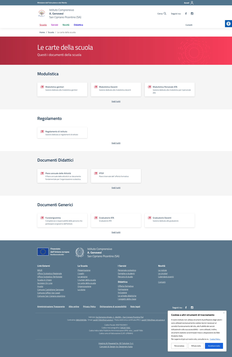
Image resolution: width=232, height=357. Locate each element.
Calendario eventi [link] (166, 276)
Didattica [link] (78, 25)
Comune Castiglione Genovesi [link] (50, 289)
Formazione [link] (123, 289)
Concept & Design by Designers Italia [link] (116, 346)
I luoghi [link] (81, 273)
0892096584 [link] (81, 319)
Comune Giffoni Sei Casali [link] (48, 292)
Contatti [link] (189, 24)
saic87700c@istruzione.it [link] (103, 319)
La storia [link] (81, 289)
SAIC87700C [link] (125, 327)
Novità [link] (66, 25)
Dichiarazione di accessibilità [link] (113, 306)
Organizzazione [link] (84, 286)
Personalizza (179, 345)
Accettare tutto (214, 345)
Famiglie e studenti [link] (126, 273)
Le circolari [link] (163, 273)
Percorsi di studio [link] (125, 276)
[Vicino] (223, 312)
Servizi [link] (54, 25)
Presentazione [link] (84, 270)
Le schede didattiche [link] (127, 295)
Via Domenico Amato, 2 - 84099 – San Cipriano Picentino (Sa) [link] (120, 317)
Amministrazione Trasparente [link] (51, 306)
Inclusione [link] (122, 292)
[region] (197, 331)
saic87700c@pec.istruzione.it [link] (153, 319)
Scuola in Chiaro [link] (44, 279)
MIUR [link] (39, 270)
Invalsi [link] (40, 286)
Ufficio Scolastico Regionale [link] (49, 273)
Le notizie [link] (162, 270)
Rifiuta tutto (196, 345)
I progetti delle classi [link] (127, 299)
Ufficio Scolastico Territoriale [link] (49, 276)
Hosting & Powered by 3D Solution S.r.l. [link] (116, 343)
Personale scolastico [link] (127, 270)
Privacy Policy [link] (89, 306)
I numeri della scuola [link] (87, 279)
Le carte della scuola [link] (87, 283)
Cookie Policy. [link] (215, 339)
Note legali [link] (135, 306)
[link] (228, 23)
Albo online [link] (74, 306)
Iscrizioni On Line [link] (44, 283)
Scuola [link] (43, 25)
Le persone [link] (82, 276)
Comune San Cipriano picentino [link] (51, 296)
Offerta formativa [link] (125, 286)
